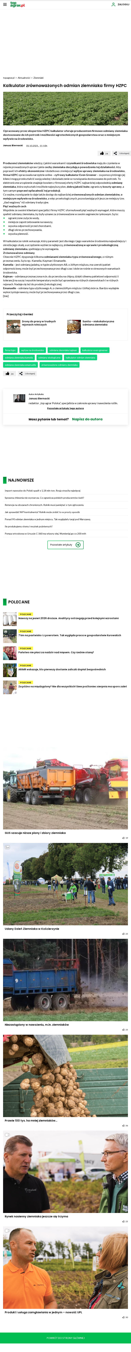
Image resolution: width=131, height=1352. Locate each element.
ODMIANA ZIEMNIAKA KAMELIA (19, 357)
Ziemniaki (38, 77)
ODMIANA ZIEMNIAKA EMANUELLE (20, 364)
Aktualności (24, 77)
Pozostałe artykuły (61, 544)
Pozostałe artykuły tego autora (65, 408)
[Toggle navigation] (5, 4)
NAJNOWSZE (21, 480)
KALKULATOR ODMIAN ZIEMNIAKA (80, 357)
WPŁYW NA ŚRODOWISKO (32, 350)
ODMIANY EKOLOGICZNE (49, 357)
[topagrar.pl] (17, 4)
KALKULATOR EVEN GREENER (95, 350)
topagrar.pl (8, 77)
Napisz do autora (87, 419)
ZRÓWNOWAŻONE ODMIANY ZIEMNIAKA (59, 364)
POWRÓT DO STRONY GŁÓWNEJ (66, 1337)
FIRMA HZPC (10, 350)
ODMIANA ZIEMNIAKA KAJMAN (63, 350)
